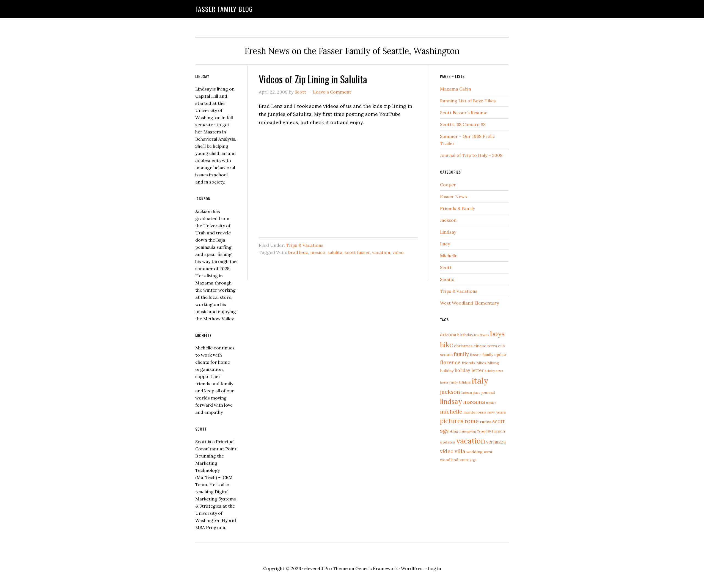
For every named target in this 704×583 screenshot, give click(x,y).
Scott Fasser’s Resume (463, 112)
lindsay (451, 401)
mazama (474, 402)
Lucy (445, 244)
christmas (463, 345)
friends (468, 362)
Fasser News (453, 196)
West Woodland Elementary (469, 303)
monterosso (474, 412)
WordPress (413, 568)
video (398, 252)
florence (450, 362)
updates (447, 442)
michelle (451, 411)
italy (480, 380)
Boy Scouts (481, 335)
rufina (485, 421)
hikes (481, 362)
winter (464, 460)
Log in (434, 568)
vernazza (496, 442)
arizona (448, 335)
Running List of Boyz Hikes (468, 100)
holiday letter (469, 370)
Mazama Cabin (455, 89)
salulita (335, 252)
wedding (474, 451)
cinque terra (485, 345)
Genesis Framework (376, 568)
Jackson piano (470, 393)
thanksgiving (467, 431)
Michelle (448, 255)
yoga (473, 460)
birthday (465, 334)
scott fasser (357, 252)
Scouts (447, 279)
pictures (451, 421)
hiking (493, 362)
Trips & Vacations (304, 245)
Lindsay (448, 232)
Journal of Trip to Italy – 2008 (471, 155)
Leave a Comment (332, 92)
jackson (450, 391)
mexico (317, 252)
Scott (446, 267)
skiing (454, 431)
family (461, 354)
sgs (444, 430)
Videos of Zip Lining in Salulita (313, 79)
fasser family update (488, 354)
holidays (465, 382)
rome (471, 421)
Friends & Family (457, 208)
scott (498, 421)
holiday (446, 370)
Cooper (448, 184)
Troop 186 (484, 431)
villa (460, 451)
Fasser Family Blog (224, 9)
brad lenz (298, 252)
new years (496, 412)
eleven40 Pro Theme (326, 568)
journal (488, 392)
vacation (381, 252)
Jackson (448, 220)
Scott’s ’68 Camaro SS (463, 124)
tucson (498, 431)
